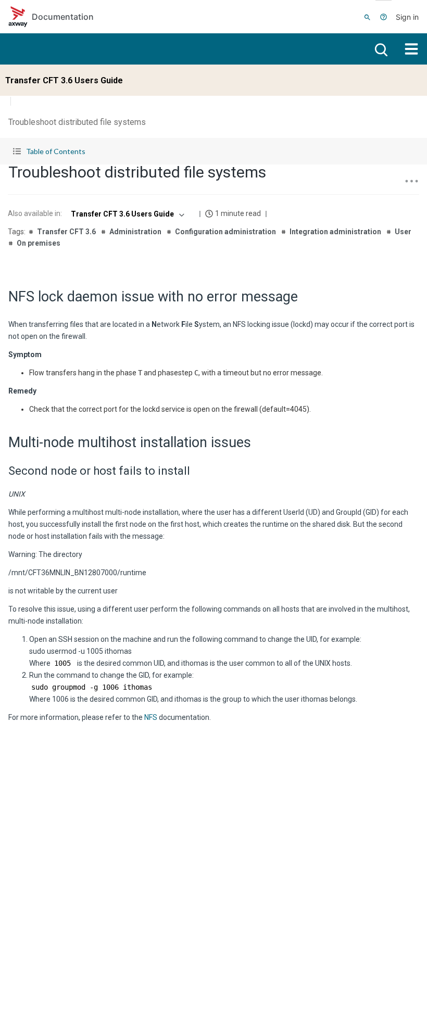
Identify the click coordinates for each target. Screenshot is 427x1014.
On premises (38, 243)
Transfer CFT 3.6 (66, 231)
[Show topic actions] (411, 181)
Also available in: (35, 213)
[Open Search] (367, 16)
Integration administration (335, 231)
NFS (150, 717)
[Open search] (380, 49)
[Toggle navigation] (411, 49)
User (403, 231)
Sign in (407, 16)
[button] (213, 151)
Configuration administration (225, 231)
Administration (135, 231)
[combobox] (127, 214)
